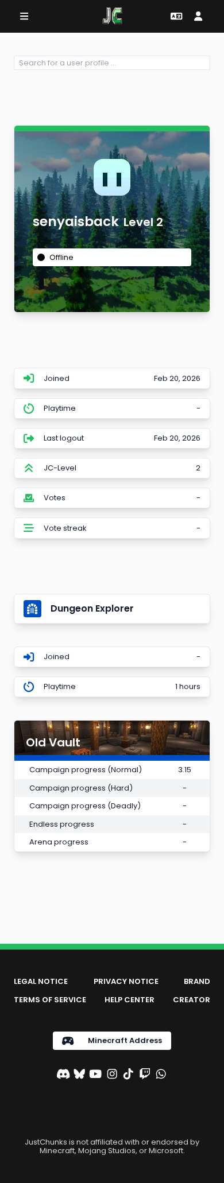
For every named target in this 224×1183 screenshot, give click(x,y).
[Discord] (63, 1075)
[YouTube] (95, 1075)
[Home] (112, 16)
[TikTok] (128, 1075)
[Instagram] (112, 1075)
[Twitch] (145, 1075)
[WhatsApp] (161, 1075)
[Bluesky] (79, 1075)
